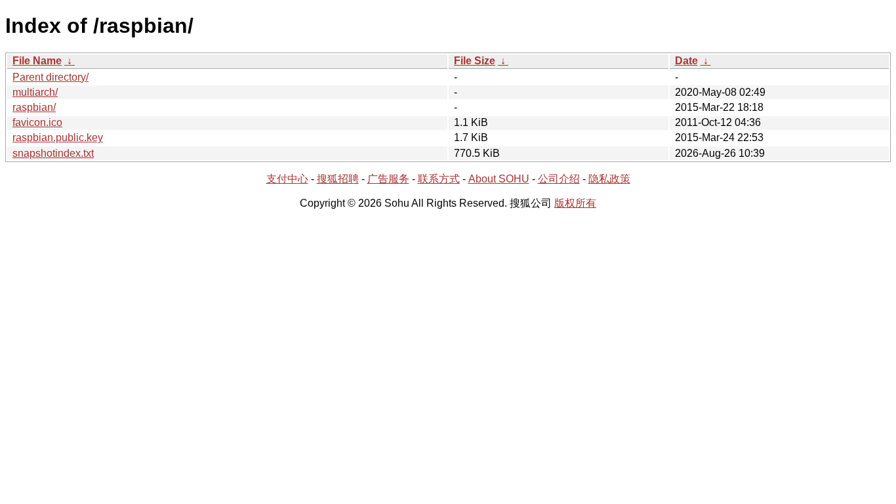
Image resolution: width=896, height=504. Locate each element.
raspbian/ (34, 107)
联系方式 (439, 178)
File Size (474, 60)
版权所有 (575, 203)
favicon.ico (37, 122)
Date (686, 60)
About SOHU (498, 178)
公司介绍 (559, 178)
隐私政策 (609, 178)
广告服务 (388, 178)
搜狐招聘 (338, 178)
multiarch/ (35, 92)
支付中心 (287, 178)
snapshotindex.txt (53, 153)
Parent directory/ (50, 77)
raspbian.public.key (57, 137)
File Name (37, 60)
